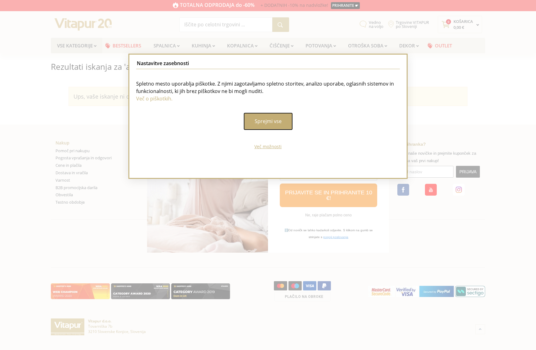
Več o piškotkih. (154, 98)
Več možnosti (268, 146)
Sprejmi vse (268, 121)
